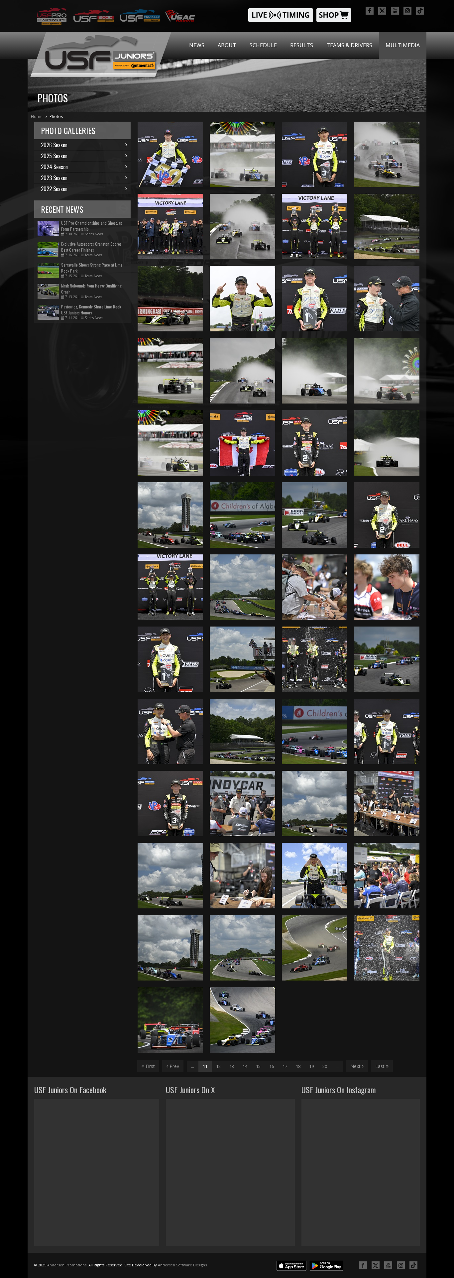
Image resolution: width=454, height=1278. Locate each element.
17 (285, 1066)
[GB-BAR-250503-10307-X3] (314, 371)
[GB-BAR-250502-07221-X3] (386, 587)
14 (245, 1066)
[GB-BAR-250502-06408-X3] (170, 1020)
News (196, 45)
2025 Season (54, 156)
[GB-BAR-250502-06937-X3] (170, 587)
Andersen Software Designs (182, 1264)
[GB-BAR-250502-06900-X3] (314, 875)
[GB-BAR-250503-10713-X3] (314, 443)
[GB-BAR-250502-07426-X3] (386, 875)
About (227, 45)
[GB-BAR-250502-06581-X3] (242, 948)
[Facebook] (370, 11)
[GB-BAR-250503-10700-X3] (314, 154)
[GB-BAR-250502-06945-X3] (314, 659)
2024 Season (54, 167)
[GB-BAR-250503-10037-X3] (170, 371)
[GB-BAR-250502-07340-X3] (386, 803)
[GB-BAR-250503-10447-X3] (386, 371)
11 (205, 1066)
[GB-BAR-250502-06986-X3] (314, 515)
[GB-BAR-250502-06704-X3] (170, 875)
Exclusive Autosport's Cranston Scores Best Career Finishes (91, 247)
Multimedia (403, 45)
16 (271, 1066)
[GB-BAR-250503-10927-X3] (170, 226)
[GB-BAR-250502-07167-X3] (314, 731)
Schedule (263, 45)
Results (301, 45)
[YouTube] (395, 11)
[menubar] (304, 45)
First (149, 1066)
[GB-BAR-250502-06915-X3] (386, 515)
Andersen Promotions (66, 1264)
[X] (382, 11)
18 (298, 1066)
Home (37, 116)
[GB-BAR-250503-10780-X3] (314, 298)
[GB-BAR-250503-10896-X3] (170, 154)
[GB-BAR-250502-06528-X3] (242, 731)
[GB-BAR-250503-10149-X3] (170, 443)
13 (231, 1066)
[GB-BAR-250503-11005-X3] (242, 226)
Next (356, 1066)
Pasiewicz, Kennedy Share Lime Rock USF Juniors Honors (91, 309)
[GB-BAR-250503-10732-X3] (386, 298)
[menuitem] (196, 45)
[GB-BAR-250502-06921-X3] (170, 731)
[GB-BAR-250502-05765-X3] (314, 948)
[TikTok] (420, 11)
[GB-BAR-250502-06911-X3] (170, 803)
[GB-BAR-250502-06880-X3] (242, 659)
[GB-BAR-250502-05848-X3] (386, 948)
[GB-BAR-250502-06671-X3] (170, 515)
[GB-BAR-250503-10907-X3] (242, 443)
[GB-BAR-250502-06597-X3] (242, 587)
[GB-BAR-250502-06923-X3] (170, 659)
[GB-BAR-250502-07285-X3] (242, 875)
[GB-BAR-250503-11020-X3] (386, 154)
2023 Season (54, 178)
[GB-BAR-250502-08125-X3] (314, 587)
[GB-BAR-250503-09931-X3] (242, 298)
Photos (56, 116)
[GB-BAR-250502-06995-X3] (386, 659)
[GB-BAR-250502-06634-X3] (314, 803)
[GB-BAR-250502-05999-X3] (242, 1020)
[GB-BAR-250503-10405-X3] (386, 443)
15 (258, 1066)
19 (311, 1066)
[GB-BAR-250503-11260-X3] (170, 298)
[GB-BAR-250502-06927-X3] (386, 731)
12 (218, 1066)
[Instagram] (407, 11)
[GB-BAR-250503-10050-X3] (242, 154)
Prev (173, 1066)
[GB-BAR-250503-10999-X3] (242, 371)
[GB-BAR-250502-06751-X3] (170, 948)
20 (324, 1066)
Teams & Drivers (349, 45)
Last (380, 1066)
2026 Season (54, 145)
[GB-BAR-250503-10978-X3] (386, 226)
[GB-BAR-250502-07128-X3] (242, 515)
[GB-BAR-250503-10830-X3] (314, 226)
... (192, 1066)
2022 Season (54, 189)
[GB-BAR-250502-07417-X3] (242, 803)
